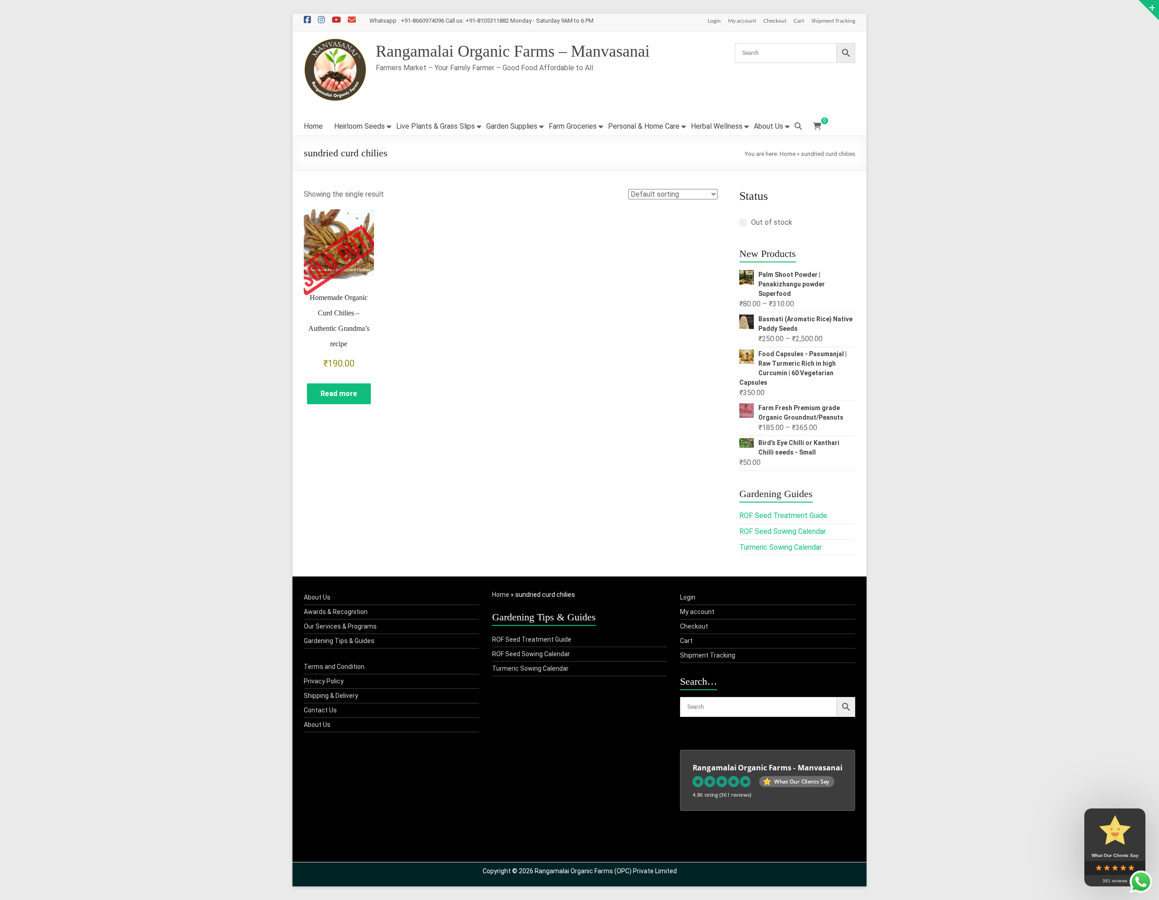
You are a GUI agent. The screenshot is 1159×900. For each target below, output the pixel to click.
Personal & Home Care (644, 126)
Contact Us (320, 710)
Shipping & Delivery (331, 695)
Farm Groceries (573, 126)
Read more (339, 393)
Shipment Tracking (833, 20)
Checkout (774, 20)
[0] (817, 126)
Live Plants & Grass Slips (435, 126)
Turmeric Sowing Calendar (780, 547)
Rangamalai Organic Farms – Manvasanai (513, 51)
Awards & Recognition (336, 611)
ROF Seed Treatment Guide (783, 515)
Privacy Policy (324, 681)
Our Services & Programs (340, 626)
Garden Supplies (511, 126)
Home (313, 126)
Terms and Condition (334, 666)
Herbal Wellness (716, 126)
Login (714, 20)
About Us (768, 126)
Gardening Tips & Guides (339, 640)
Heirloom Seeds (359, 126)
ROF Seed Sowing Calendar (782, 531)
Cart (799, 20)
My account (742, 20)
